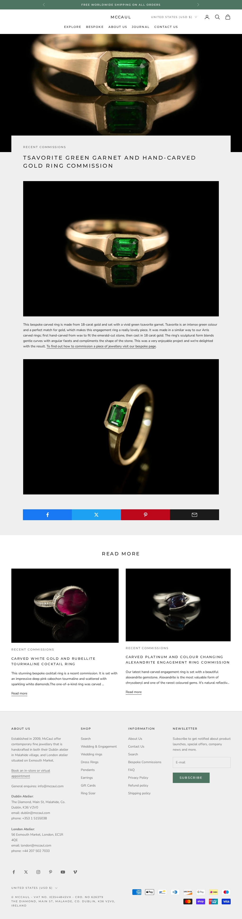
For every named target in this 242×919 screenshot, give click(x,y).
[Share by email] (194, 515)
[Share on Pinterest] (145, 515)
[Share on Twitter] (96, 515)
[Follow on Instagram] (38, 872)
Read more (19, 693)
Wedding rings (91, 754)
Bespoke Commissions (144, 762)
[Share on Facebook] (47, 515)
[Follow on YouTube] (62, 872)
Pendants (88, 770)
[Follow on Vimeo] (75, 872)
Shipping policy (139, 793)
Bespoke (95, 27)
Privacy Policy (138, 777)
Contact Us (166, 27)
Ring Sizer (88, 793)
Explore (73, 27)
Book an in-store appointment (121, 4)
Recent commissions (44, 147)
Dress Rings (90, 762)
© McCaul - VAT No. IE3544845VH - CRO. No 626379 (57, 897)
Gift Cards (88, 785)
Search (86, 738)
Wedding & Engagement (99, 746)
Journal (141, 27)
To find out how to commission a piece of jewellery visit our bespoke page (101, 346)
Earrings (87, 777)
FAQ (131, 770)
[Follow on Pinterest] (50, 872)
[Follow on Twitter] (26, 872)
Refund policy (138, 785)
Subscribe (191, 777)
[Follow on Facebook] (13, 872)
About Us (117, 27)
